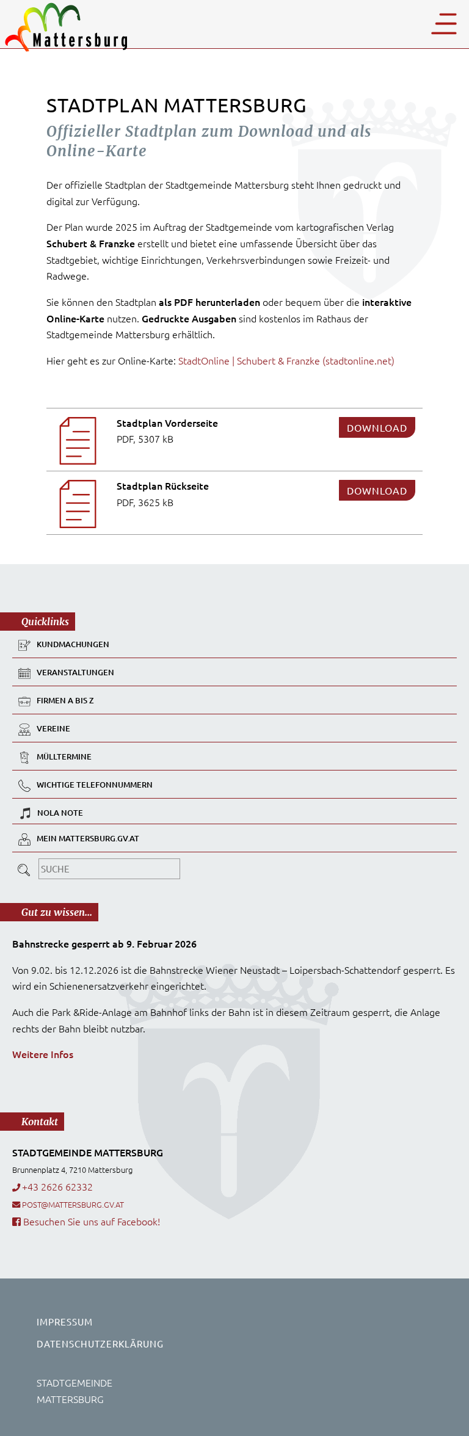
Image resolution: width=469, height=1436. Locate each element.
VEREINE (53, 728)
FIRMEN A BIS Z (65, 700)
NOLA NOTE (60, 812)
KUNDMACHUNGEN (73, 644)
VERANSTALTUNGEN (75, 672)
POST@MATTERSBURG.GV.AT (73, 1204)
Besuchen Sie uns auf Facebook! (90, 1221)
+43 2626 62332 (57, 1186)
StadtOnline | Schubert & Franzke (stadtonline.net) (286, 360)
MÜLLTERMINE (64, 756)
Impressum (65, 1321)
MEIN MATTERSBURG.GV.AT (88, 838)
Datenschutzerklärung (100, 1343)
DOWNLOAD (377, 427)
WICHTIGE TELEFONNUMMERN (95, 784)
